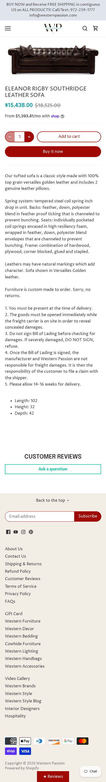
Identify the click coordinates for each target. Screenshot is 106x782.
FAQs (10, 601)
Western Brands (20, 686)
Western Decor (19, 629)
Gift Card (13, 614)
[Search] (84, 28)
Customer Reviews (22, 579)
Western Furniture (22, 621)
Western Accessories (25, 666)
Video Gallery (17, 678)
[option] (53, 60)
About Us (14, 549)
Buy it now (53, 151)
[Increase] (29, 137)
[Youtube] (16, 531)
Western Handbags (23, 658)
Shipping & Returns (23, 564)
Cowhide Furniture (23, 644)
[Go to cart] (96, 28)
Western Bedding (21, 636)
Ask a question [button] (53, 469)
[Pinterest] (31, 531)
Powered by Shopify (22, 768)
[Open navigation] (8, 28)
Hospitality (15, 716)
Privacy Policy (18, 594)
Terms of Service (20, 586)
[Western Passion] (53, 28)
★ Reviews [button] (53, 776)
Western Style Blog (23, 701)
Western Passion (50, 763)
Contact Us (15, 556)
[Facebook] (8, 531)
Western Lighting (21, 651)
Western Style (18, 693)
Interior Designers (22, 708)
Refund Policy (18, 571)
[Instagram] (23, 531)
